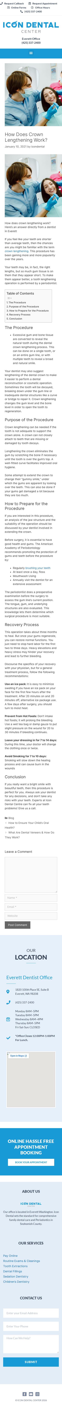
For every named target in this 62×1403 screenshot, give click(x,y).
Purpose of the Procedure (24, 306)
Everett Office (31, 38)
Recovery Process (19, 314)
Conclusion (15, 318)
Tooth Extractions (15, 1266)
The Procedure (17, 302)
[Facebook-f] (25, 1394)
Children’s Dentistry (16, 1281)
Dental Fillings (12, 1271)
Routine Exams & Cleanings (21, 1261)
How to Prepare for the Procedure (29, 310)
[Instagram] (37, 1394)
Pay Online (10, 1255)
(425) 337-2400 (31, 42)
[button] (43, 3)
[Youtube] (31, 1394)
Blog (11, 818)
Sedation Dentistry (15, 1276)
